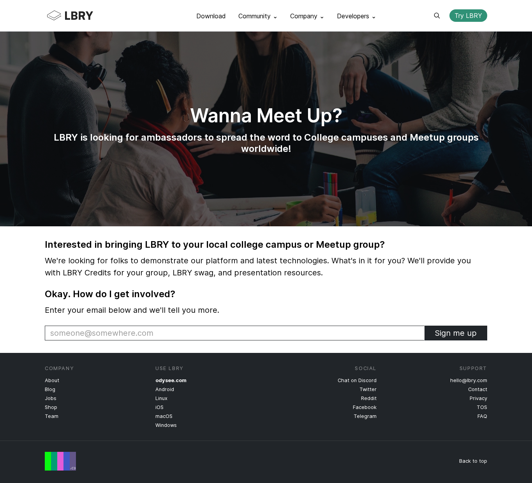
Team (51, 416)
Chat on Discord (357, 380)
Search (437, 15)
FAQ (482, 416)
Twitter (368, 389)
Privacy (478, 398)
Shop (51, 407)
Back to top (473, 461)
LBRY (85, 15)
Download (211, 16)
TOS (482, 407)
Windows (166, 425)
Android (164, 389)
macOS (164, 416)
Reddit (369, 398)
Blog (50, 389)
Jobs (50, 398)
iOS (159, 407)
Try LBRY (468, 15)
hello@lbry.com (468, 380)
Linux (161, 398)
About (52, 380)
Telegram (365, 416)
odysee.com (171, 380)
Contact (477, 389)
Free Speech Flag (60, 461)
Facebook (365, 407)
